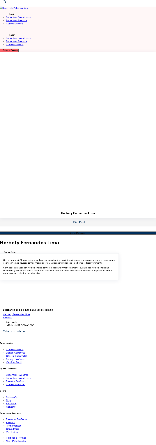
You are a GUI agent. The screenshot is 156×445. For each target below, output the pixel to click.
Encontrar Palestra (16, 20)
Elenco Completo (15, 352)
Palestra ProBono (15, 381)
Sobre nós (12, 397)
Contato (11, 406)
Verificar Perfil (13, 362)
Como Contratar (15, 384)
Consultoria (12, 428)
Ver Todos (12, 432)
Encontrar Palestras (17, 374)
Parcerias (11, 403)
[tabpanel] (59, 266)
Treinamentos (13, 425)
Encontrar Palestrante (18, 17)
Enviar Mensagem (78, 233)
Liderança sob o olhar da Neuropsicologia (28, 309)
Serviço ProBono (15, 359)
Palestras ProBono (16, 419)
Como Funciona (14, 23)
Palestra (7, 317)
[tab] (80, 252)
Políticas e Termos (16, 437)
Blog (8, 400)
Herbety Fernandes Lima (16, 314)
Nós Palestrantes (16, 441)
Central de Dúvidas (16, 355)
